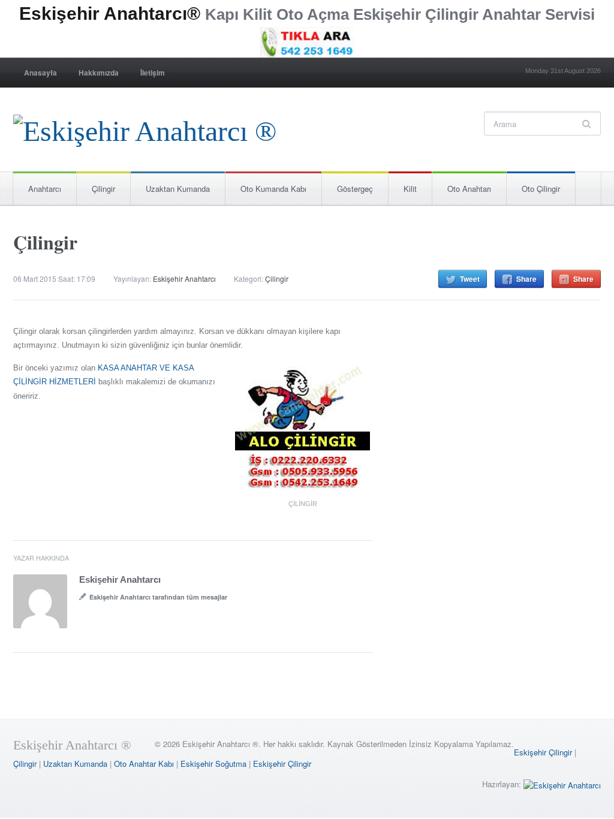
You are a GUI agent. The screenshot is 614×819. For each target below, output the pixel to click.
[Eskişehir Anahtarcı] (562, 784)
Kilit (410, 188)
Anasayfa (40, 72)
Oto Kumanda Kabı (273, 188)
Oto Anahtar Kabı (144, 763)
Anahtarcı (44, 188)
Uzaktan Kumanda (178, 188)
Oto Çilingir (541, 188)
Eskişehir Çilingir (543, 752)
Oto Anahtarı (469, 188)
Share (526, 278)
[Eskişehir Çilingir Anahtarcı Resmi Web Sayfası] (144, 128)
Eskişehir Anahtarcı (184, 278)
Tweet (470, 278)
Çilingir (103, 188)
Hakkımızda (99, 72)
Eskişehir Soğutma (213, 763)
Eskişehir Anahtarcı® (109, 13)
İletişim (152, 72)
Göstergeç (355, 188)
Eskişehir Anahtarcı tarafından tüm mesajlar (158, 596)
